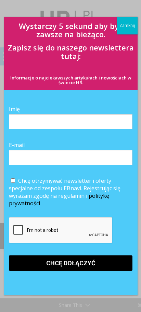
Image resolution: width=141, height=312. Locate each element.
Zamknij (127, 25)
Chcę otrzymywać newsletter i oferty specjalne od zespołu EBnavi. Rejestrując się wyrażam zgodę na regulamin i (64, 192)
